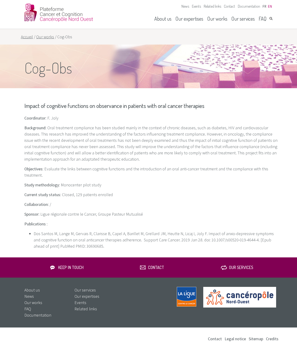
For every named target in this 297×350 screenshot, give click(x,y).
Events (196, 6)
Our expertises (189, 18)
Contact (229, 6)
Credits (272, 338)
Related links (212, 6)
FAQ (263, 18)
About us (162, 18)
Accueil (27, 36)
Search (271, 18)
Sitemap (256, 338)
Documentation (249, 6)
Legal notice (235, 338)
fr (264, 6)
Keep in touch (71, 267)
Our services (243, 18)
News (185, 6)
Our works (217, 18)
